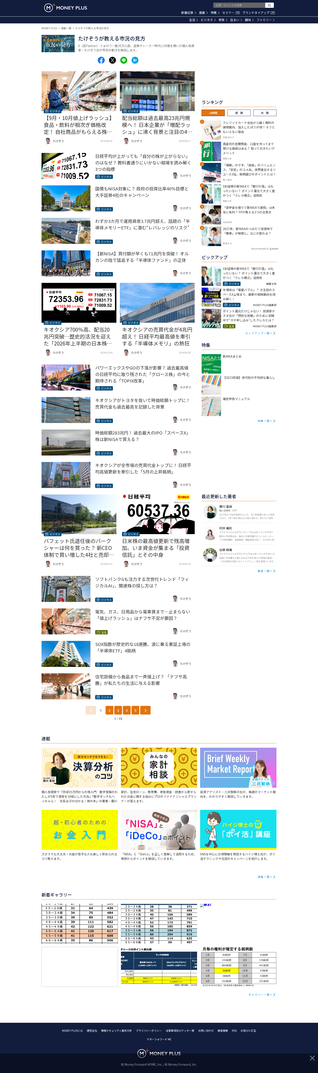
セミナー (230, 12)
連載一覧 (66, 28)
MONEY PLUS (49, 28)
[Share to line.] (123, 60)
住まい (234, 20)
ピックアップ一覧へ (259, 333)
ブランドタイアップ (258, 12)
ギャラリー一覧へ (261, 994)
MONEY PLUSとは (72, 1030)
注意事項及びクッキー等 (180, 1030)
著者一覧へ (265, 571)
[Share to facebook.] (101, 60)
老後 (221, 20)
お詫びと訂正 (248, 1030)
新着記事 (187, 12)
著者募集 (223, 1030)
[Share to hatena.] (135, 60)
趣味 (248, 20)
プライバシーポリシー (149, 1030)
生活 (192, 20)
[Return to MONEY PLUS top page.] (65, 8)
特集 (214, 12)
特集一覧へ (265, 421)
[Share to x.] (112, 60)
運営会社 (92, 1030)
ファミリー (264, 20)
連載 (202, 12)
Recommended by (260, 248)
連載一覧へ (265, 876)
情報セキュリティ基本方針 (116, 1030)
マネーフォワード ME (159, 1039)
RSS (234, 1030)
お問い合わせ (206, 1030)
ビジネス (207, 20)
